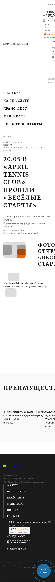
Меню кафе (14, 116)
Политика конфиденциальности (18, 478)
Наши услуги (16, 100)
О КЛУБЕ (12, 485)
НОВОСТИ (12, 124)
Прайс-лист (15, 108)
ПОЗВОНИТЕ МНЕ (18, 543)
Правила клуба (10, 475)
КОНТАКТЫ (32, 124)
